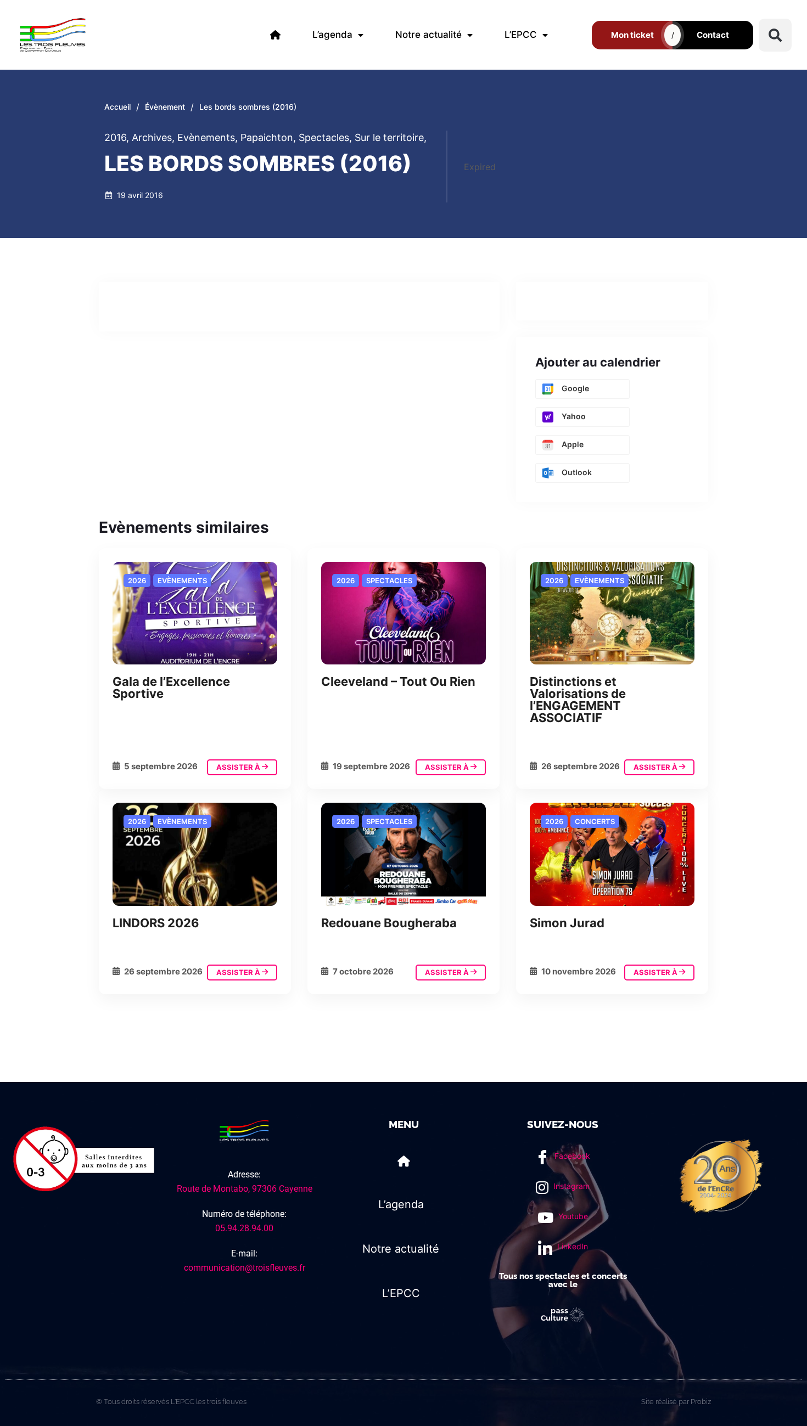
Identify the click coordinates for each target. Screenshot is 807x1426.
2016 (116, 137)
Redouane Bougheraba (389, 923)
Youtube (572, 1216)
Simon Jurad (567, 923)
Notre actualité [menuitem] (428, 34)
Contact (713, 35)
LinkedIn (571, 1246)
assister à (239, 767)
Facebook (571, 1155)
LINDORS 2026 (156, 923)
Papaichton (268, 137)
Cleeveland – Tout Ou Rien (398, 681)
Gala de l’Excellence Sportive (171, 687)
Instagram (570, 1186)
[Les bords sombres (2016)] (195, 613)
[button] (775, 35)
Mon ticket (632, 35)
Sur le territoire (391, 137)
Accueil (117, 106)
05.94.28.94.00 (244, 1228)
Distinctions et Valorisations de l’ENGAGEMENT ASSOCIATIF (578, 699)
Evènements (207, 137)
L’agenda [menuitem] (332, 34)
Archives (153, 137)
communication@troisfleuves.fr (244, 1267)
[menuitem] (275, 35)
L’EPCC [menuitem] (521, 34)
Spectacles (325, 137)
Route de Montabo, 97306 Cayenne (244, 1188)
